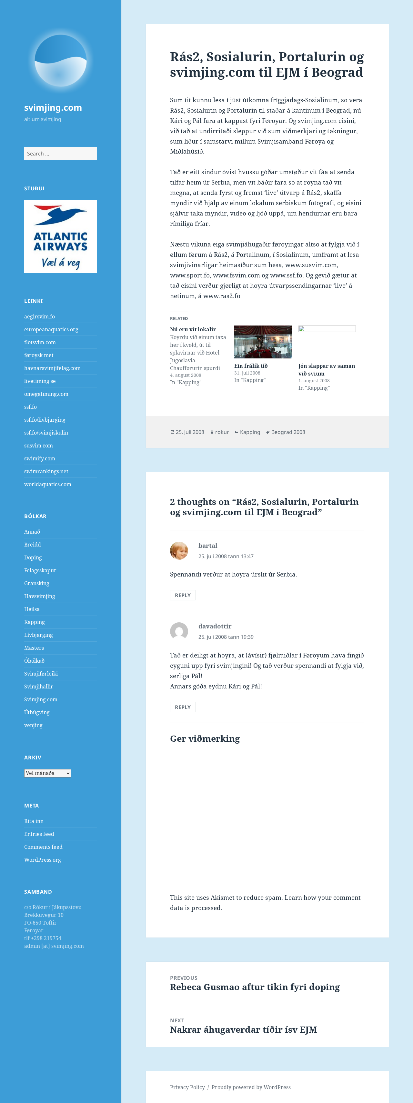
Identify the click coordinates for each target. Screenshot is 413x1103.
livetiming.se (40, 381)
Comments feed (43, 846)
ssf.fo (30, 406)
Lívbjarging (38, 634)
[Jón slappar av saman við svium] (327, 342)
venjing (33, 725)
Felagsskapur (40, 570)
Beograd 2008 (288, 432)
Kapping (34, 622)
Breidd (32, 544)
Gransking (36, 583)
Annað (32, 531)
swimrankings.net (46, 471)
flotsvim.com (40, 342)
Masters (34, 647)
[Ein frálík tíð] (263, 342)
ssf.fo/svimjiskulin (46, 432)
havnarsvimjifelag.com (52, 368)
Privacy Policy (187, 1087)
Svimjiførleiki (41, 673)
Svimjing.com (40, 699)
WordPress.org (42, 859)
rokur (222, 432)
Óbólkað (34, 660)
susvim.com (38, 445)
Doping (33, 557)
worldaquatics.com (47, 484)
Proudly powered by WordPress (251, 1087)
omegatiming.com (46, 393)
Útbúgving (37, 712)
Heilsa (32, 609)
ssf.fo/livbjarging (44, 419)
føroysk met (39, 355)
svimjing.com (53, 107)
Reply (183, 595)
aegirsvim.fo (39, 316)
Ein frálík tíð (251, 365)
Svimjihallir (38, 686)
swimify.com (39, 458)
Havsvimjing (39, 596)
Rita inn (34, 821)
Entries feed (39, 833)
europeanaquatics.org (51, 329)
